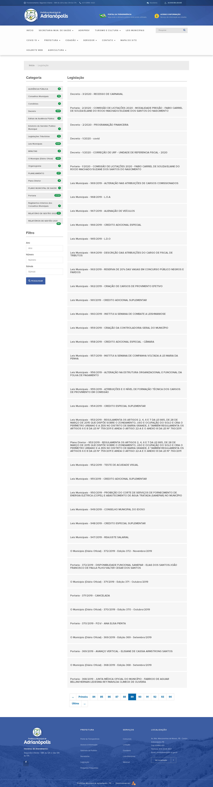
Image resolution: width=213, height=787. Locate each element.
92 (154, 696)
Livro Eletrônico (129, 756)
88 (124, 696)
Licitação (126, 745)
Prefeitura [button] (51, 40)
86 (109, 696)
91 (147, 696)
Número (30, 254)
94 (170, 696)
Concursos (127, 739)
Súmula (29, 266)
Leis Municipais (135, 30)
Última (75, 703)
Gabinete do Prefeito (88, 750)
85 (101, 696)
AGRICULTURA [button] (56, 50)
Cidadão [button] (71, 40)
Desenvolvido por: (124, 783)
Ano (28, 242)
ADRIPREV (84, 30)
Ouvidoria (127, 750)
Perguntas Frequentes (89, 768)
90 (139, 696)
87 (116, 696)
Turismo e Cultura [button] (107, 30)
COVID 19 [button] (32, 40)
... (73, 696)
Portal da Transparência (89, 739)
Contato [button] (108, 40)
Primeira (83, 696)
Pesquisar (36, 281)
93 (162, 696)
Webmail (126, 762)
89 (132, 696)
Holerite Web (35, 50)
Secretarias (85, 756)
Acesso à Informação (88, 745)
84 (93, 696)
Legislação (84, 762)
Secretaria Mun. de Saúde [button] (55, 30)
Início (30, 30)
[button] (127, 93)
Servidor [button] (89, 40)
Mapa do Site (129, 40)
